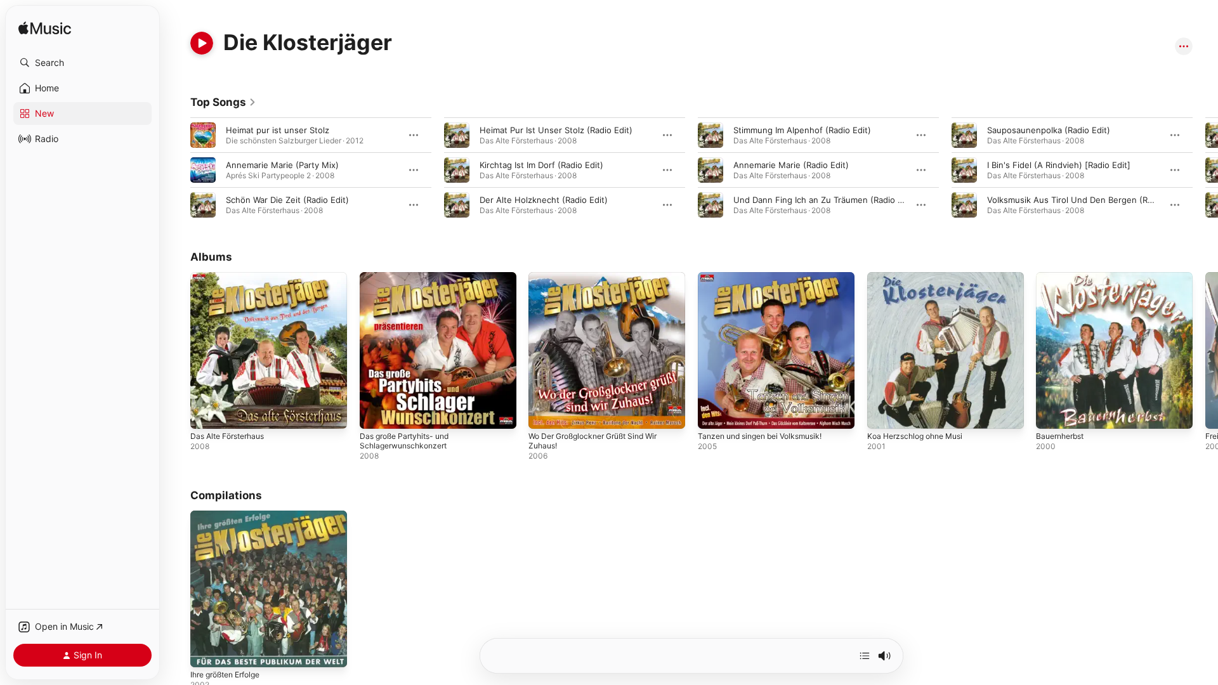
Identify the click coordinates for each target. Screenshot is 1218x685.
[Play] (201, 43)
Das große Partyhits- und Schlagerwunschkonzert (409, 282)
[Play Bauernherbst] (1051, 412)
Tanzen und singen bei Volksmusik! (767, 277)
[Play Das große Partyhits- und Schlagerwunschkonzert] (375, 412)
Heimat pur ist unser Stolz (277, 130)
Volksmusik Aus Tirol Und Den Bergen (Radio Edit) (1086, 200)
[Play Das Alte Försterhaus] (206, 412)
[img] (44, 29)
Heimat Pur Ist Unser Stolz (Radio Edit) (556, 130)
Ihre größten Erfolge (230, 516)
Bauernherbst (1063, 277)
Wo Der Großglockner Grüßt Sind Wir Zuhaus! (601, 282)
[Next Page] (1205, 169)
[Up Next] (864, 656)
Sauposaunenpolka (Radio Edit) (1048, 130)
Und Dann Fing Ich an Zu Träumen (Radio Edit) (824, 200)
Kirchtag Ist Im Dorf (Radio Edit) (541, 165)
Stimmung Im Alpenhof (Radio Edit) (802, 130)
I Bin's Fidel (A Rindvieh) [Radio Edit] (1058, 165)
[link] (223, 102)
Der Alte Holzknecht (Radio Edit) (544, 200)
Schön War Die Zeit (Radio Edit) (287, 200)
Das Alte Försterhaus (231, 277)
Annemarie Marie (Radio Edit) (791, 165)
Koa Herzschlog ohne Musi (920, 277)
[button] (82, 63)
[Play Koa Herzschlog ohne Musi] (883, 412)
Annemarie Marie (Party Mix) (282, 165)
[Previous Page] (178, 169)
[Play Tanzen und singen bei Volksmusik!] (713, 412)
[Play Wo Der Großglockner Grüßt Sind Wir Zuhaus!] (544, 412)
